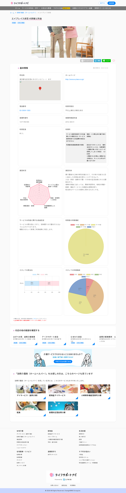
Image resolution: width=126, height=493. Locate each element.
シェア (108, 60)
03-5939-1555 (25, 110)
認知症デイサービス (54, 434)
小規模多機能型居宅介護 (55, 439)
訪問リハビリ (21, 463)
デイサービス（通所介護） (25, 434)
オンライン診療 (21, 465)
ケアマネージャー (22, 445)
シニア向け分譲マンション (87, 460)
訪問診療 (19, 454)
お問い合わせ (54, 485)
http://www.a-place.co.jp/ (74, 79)
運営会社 (64, 485)
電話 (99, 60)
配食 (80, 439)
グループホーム (52, 436)
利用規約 (73, 485)
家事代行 (81, 434)
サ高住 (81, 454)
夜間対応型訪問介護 (23, 442)
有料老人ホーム (83, 457)
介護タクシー (83, 442)
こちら (34, 318)
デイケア (19, 460)
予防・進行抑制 (52, 442)
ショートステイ (21, 448)
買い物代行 (82, 436)
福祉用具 (19, 439)
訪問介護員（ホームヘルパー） (26, 436)
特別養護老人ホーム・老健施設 (88, 463)
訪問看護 (19, 457)
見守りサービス (52, 454)
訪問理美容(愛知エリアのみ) (87, 445)
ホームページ (88, 60)
